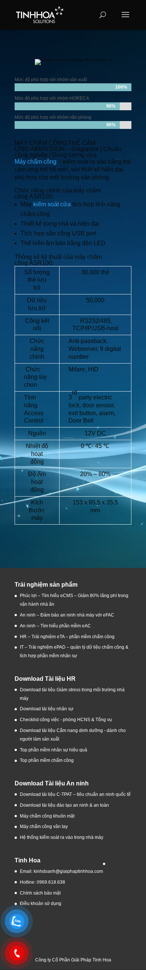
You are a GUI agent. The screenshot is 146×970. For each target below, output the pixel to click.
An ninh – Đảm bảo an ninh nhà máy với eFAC (67, 615)
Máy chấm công (36, 161)
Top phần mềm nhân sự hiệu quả (53, 750)
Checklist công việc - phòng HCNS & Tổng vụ (66, 719)
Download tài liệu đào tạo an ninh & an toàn (65, 805)
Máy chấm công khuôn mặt (47, 816)
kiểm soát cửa (52, 204)
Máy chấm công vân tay (44, 826)
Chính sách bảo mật (40, 893)
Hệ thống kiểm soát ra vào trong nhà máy (61, 837)
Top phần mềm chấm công (47, 760)
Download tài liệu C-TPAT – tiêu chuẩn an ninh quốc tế (75, 794)
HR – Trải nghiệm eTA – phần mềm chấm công (67, 636)
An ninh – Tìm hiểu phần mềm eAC (56, 625)
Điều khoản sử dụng (40, 903)
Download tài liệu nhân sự (46, 708)
